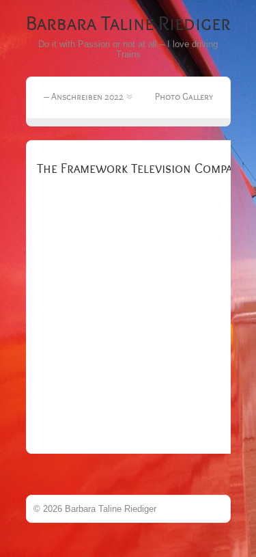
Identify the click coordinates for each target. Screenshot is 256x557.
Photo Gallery (184, 97)
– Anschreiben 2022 (84, 97)
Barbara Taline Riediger (128, 24)
